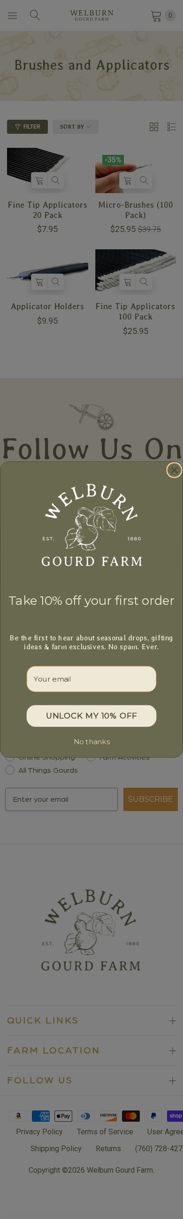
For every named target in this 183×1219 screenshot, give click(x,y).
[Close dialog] (175, 470)
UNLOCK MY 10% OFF (91, 715)
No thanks (91, 742)
